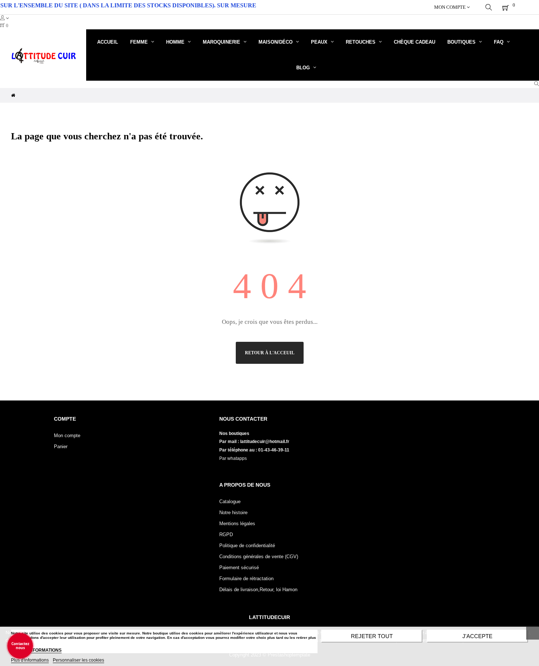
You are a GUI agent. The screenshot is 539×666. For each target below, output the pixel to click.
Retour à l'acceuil (269, 352)
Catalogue (230, 501)
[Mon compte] (269, 18)
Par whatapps (233, 458)
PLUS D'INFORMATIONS (36, 650)
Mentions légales (237, 523)
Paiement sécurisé (239, 567)
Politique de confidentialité (247, 545)
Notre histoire (233, 512)
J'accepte (477, 636)
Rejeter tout (372, 636)
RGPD (226, 534)
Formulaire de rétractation (246, 578)
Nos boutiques (234, 433)
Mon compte (67, 435)
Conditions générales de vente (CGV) (258, 556)
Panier (60, 446)
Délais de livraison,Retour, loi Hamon (258, 589)
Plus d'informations (30, 660)
